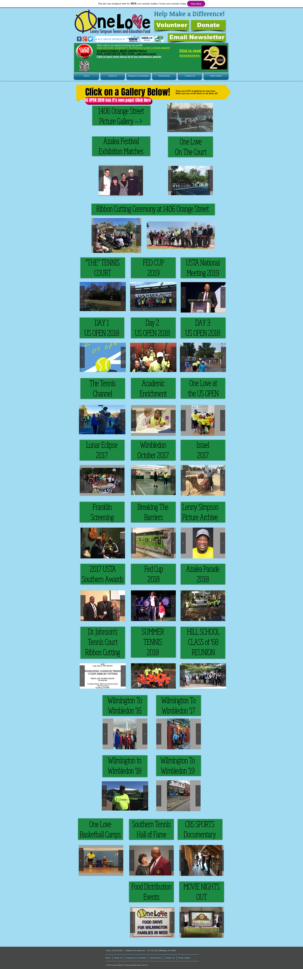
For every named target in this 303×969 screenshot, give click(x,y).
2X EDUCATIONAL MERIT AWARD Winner (122, 51)
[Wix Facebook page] (79, 39)
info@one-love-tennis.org (135, 950)
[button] (113, 76)
